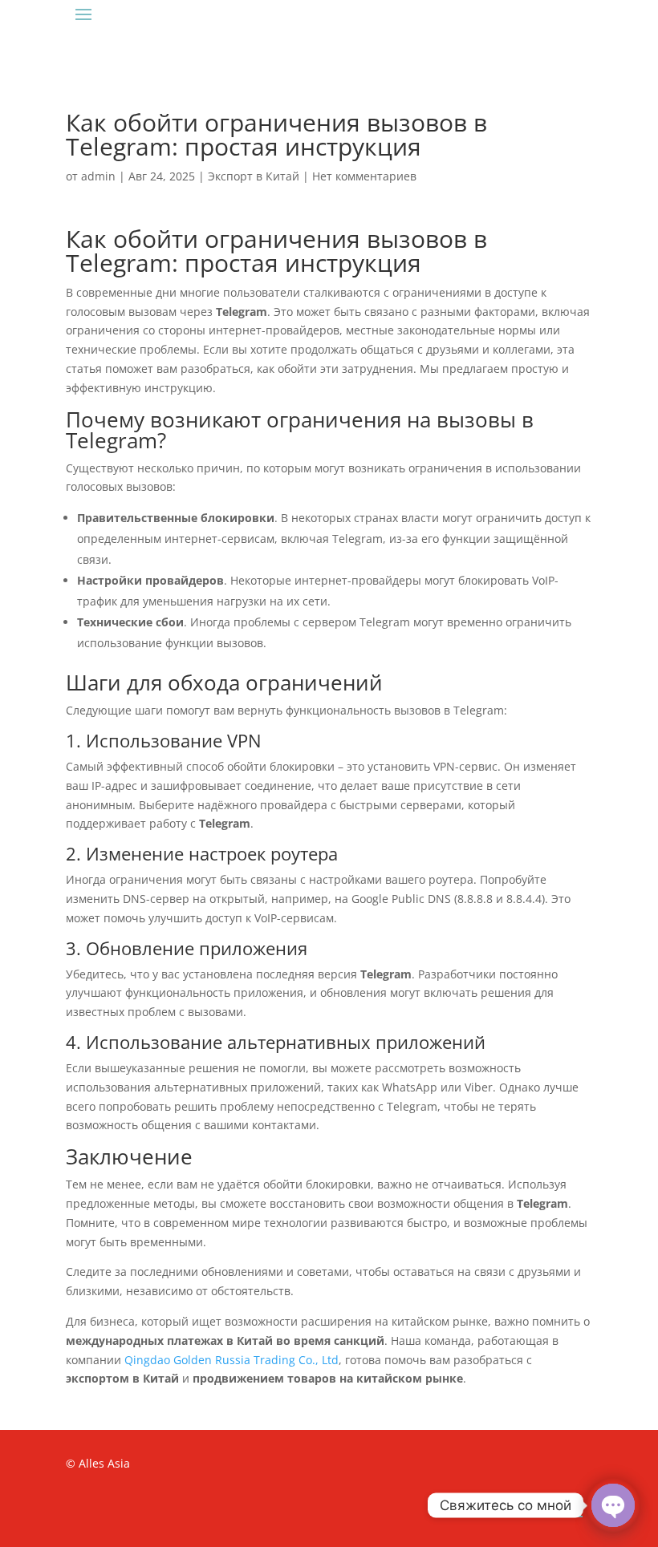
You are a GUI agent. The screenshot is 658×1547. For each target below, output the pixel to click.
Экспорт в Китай (253, 176)
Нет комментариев (364, 176)
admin (98, 176)
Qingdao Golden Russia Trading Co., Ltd (231, 1359)
